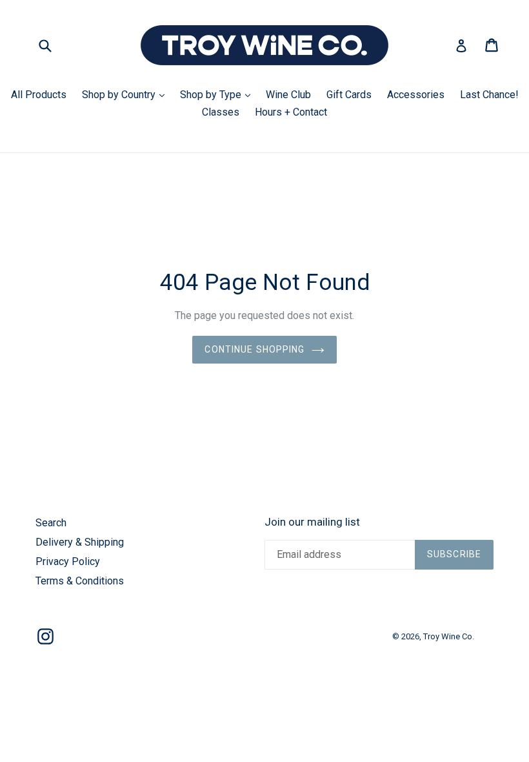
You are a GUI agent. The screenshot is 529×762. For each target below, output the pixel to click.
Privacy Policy (67, 561)
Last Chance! (489, 94)
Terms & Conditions (79, 581)
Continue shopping (254, 349)
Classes (220, 112)
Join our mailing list (312, 521)
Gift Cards (349, 94)
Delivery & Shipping (79, 542)
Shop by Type (218, 94)
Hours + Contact (291, 112)
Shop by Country (126, 94)
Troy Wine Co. (448, 636)
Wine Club (288, 94)
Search (50, 523)
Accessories (415, 94)
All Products (38, 94)
